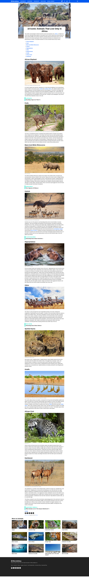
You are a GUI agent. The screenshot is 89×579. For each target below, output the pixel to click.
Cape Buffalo (65, 529)
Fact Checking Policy (31, 565)
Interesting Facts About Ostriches (34, 238)
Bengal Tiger (48, 541)
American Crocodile (33, 553)
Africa (56, 33)
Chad (50, 404)
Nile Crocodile (65, 553)
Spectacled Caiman (49, 529)
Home (12, 565)
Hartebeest (28, 56)
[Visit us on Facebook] (14, 568)
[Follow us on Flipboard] (12, 568)
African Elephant (30, 41)
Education (43, 1)
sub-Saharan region (58, 228)
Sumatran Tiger (32, 529)
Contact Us (15, 565)
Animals (20, 518)
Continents (23, 1)
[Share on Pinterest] (31, 513)
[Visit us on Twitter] (16, 568)
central (40, 88)
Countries (29, 1)
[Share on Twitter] (29, 513)
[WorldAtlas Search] (77, 1)
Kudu (27, 43)
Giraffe (27, 53)
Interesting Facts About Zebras (33, 325)
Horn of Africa (34, 230)
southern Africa (48, 88)
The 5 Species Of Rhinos (32, 188)
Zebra (27, 49)
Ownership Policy (44, 565)
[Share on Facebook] (27, 513)
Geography (36, 1)
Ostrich (28, 46)
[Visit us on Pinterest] (18, 568)
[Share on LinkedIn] (33, 513)
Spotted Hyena (29, 51)
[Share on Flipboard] (25, 513)
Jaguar (13, 529)
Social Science (50, 1)
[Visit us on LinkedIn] (20, 568)
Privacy (19, 565)
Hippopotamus (29, 48)
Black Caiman (15, 541)
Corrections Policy (38, 565)
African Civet (29, 54)
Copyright (22, 565)
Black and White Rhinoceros (32, 44)
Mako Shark (14, 553)
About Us (25, 565)
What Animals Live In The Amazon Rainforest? (37, 508)
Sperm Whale (31, 541)
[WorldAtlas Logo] (15, 1)
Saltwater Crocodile (66, 541)
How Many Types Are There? (33, 99)
